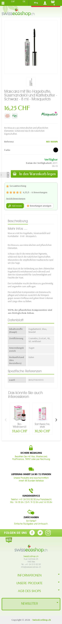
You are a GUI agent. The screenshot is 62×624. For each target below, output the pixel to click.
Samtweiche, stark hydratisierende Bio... (43, 428)
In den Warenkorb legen (37, 174)
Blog (36, 3)
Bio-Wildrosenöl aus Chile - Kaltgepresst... (19, 428)
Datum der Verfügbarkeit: (39, 162)
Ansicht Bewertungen (15, 198)
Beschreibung (18, 221)
